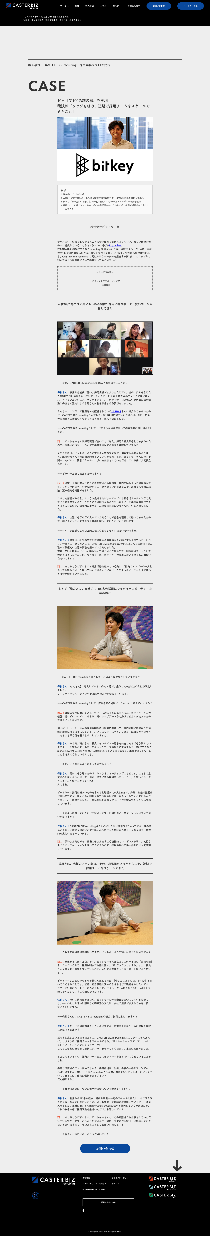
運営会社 (86, 1178)
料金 (77, 6)
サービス (64, 6)
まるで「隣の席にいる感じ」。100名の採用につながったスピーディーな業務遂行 (102, 201)
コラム (103, 6)
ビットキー (115, 245)
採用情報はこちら (108, 1202)
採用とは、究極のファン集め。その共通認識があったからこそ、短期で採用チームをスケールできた (106, 207)
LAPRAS (116, 411)
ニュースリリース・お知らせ (95, 1184)
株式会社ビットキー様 (73, 194)
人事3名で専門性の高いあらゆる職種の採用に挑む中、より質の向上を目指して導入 (103, 198)
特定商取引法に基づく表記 (94, 1189)
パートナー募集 (191, 6)
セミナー (117, 6)
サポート (115, 1184)
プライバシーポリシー (121, 1178)
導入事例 (89, 6)
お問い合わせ (159, 6)
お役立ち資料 (133, 6)
